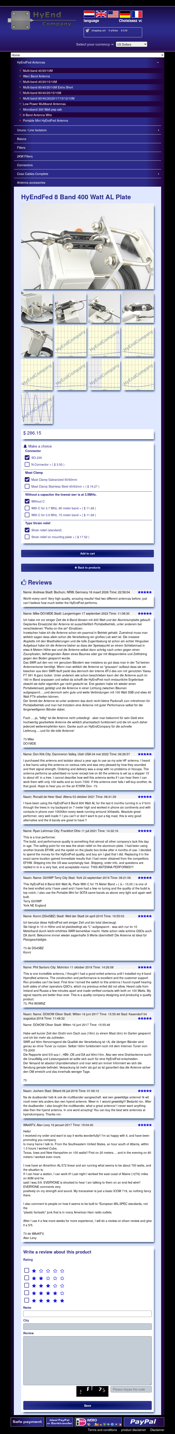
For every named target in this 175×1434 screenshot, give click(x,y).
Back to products (88, 567)
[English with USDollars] (113, 13)
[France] (137, 13)
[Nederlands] (89, 13)
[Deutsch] (125, 13)
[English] (101, 13)
